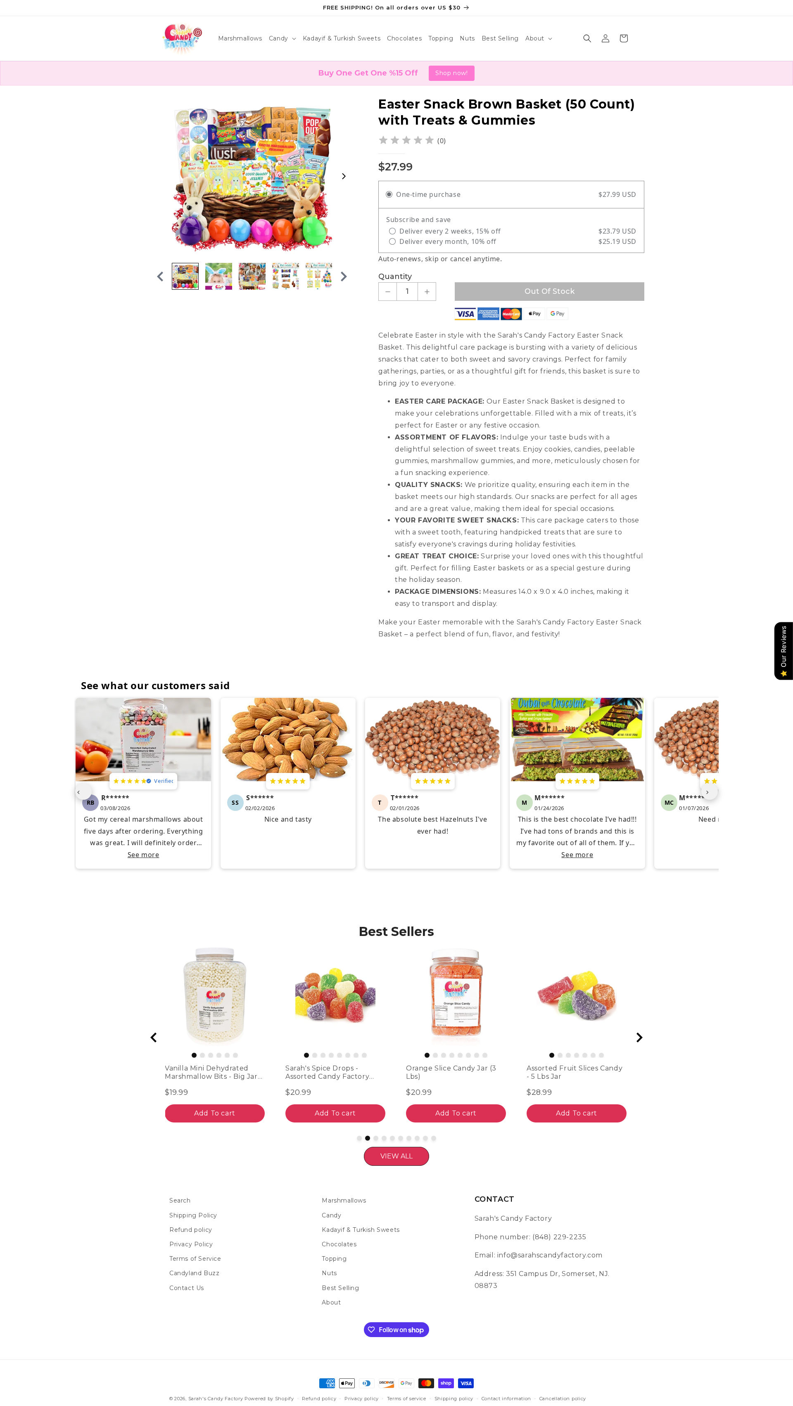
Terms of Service (195, 1258)
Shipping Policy (193, 1215)
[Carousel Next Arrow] (344, 176)
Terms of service (406, 1398)
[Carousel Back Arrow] (160, 276)
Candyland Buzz (194, 1273)
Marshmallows (344, 1200)
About (331, 1302)
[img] (406, 140)
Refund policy (190, 1229)
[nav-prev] (83, 791)
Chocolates (339, 1244)
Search (180, 1200)
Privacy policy (361, 1398)
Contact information (506, 1398)
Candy (331, 1215)
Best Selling (340, 1288)
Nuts (329, 1273)
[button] (282, 38)
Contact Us (186, 1288)
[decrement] (387, 291)
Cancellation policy (562, 1398)
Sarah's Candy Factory (215, 1398)
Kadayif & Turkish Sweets (360, 1229)
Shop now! (451, 73)
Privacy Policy (191, 1244)
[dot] (185, 1055)
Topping (334, 1258)
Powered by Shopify (269, 1398)
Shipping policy (454, 1398)
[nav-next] (709, 791)
